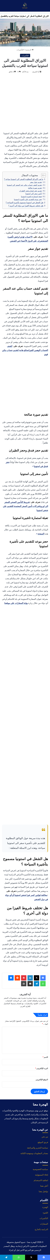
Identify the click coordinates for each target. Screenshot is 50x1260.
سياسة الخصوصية (40, 1169)
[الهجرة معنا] (25, 6)
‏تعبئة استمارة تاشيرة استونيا (31, 196)
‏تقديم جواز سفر (36, 182)
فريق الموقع (43, 1142)
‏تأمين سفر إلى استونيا (33, 194)
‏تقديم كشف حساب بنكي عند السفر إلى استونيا (24, 185)
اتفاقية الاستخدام (41, 1180)
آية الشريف (35, 72)
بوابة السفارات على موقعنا (16, 603)
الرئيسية (28, 50)
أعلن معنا (44, 1186)
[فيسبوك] (43, 977)
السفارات (44, 1224)
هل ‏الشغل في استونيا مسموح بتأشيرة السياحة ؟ (24, 202)
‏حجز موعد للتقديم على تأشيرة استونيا (28, 199)
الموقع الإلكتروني (42, 1079)
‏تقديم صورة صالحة (35, 188)
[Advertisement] (25, 102)
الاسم (45, 1057)
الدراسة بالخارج (41, 1229)
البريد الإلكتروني (41, 1068)
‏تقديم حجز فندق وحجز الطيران (30, 191)
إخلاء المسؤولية (41, 1175)
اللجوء (45, 1213)
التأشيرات (20, 50)
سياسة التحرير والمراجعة (37, 1148)
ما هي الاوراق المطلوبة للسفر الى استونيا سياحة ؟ (23, 179)
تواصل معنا (43, 1191)
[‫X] (36, 977)
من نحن (45, 1137)
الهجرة (45, 1207)
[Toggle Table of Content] (42, 175)
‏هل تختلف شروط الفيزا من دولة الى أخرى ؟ (25, 206)
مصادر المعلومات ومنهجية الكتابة (34, 1153)
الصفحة (40, 534)
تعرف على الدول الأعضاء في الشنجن (26, 241)
